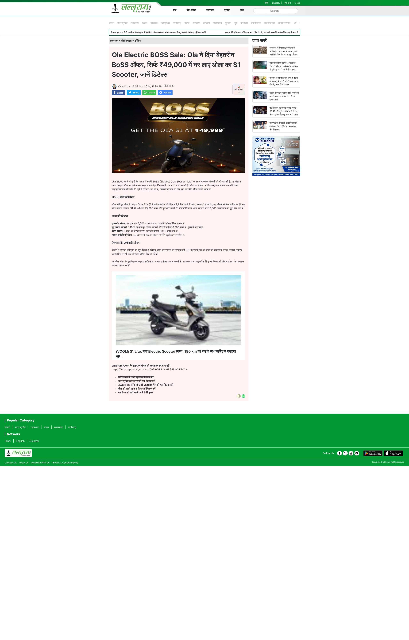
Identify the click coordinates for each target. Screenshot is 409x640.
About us (23, 462)
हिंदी (266, 2)
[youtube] (356, 453)
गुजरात (228, 23)
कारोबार (244, 23)
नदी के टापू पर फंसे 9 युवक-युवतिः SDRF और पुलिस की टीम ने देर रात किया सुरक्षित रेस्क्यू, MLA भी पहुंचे (284, 111)
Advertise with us (40, 462)
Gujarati (34, 441)
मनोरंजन (210, 10)
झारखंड (154, 23)
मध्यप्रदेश (165, 23)
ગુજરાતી (287, 2)
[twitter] (345, 453)
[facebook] (339, 453)
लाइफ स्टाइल (284, 23)
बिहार (144, 23)
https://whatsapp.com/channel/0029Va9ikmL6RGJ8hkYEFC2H (150, 369)
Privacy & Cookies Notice (65, 462)
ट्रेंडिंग (227, 10)
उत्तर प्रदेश (122, 23)
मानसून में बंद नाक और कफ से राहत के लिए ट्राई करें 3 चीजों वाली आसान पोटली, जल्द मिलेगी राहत (284, 81)
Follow (167, 92)
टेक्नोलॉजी (256, 23)
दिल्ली (111, 23)
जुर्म (235, 23)
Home (114, 40)
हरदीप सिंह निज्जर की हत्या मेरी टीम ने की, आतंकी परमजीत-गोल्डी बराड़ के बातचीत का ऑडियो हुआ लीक (239, 32)
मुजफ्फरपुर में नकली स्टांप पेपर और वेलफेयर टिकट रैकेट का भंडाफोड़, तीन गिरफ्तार (283, 126)
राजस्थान (217, 23)
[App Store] (393, 453)
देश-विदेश (191, 10)
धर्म (295, 23)
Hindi (8, 441)
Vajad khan (124, 86)
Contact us (10, 462)
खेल (242, 10)
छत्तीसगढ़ (177, 23)
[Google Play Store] (372, 453)
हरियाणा (196, 23)
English (276, 2)
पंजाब (187, 23)
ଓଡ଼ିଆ (297, 2)
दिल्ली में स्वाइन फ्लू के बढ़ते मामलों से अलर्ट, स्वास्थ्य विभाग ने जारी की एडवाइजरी (284, 96)
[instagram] (351, 453)
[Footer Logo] (18, 453)
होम (174, 10)
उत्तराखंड (135, 23)
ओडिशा (206, 23)
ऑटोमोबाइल (269, 23)
